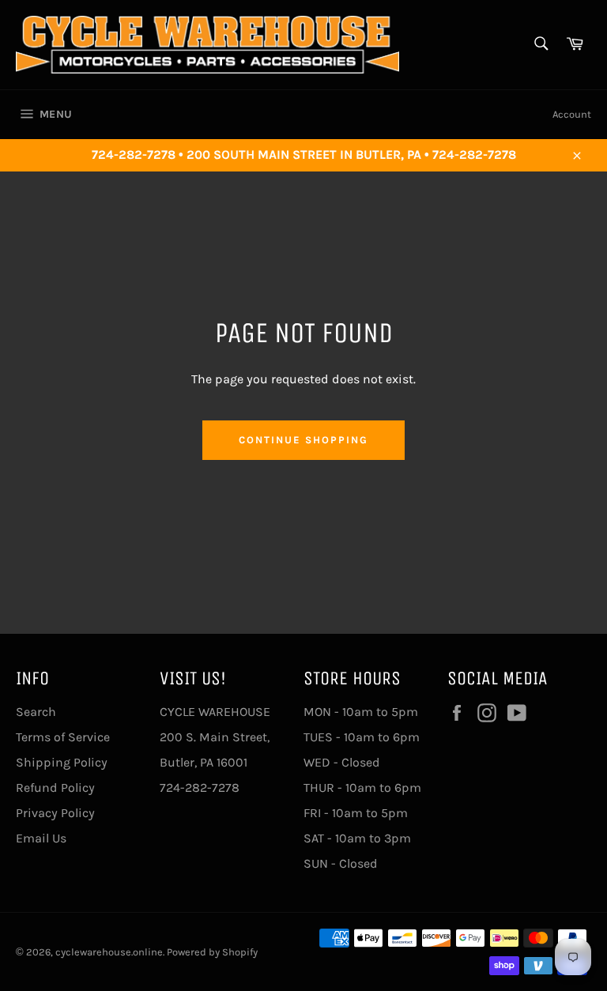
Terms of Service (63, 736)
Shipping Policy (61, 762)
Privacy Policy (55, 812)
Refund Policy (55, 787)
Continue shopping (303, 440)
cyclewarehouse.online (109, 952)
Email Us (41, 838)
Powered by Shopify (212, 952)
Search (36, 711)
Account (571, 114)
